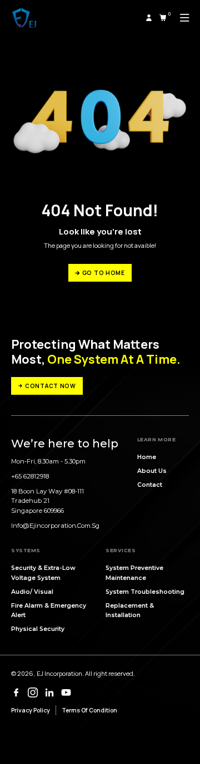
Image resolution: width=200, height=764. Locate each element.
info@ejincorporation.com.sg (55, 525)
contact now (50, 386)
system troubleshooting (145, 591)
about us (152, 471)
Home (146, 457)
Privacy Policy (30, 710)
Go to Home (103, 273)
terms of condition (89, 710)
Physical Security (37, 629)
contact (149, 484)
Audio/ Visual (32, 591)
